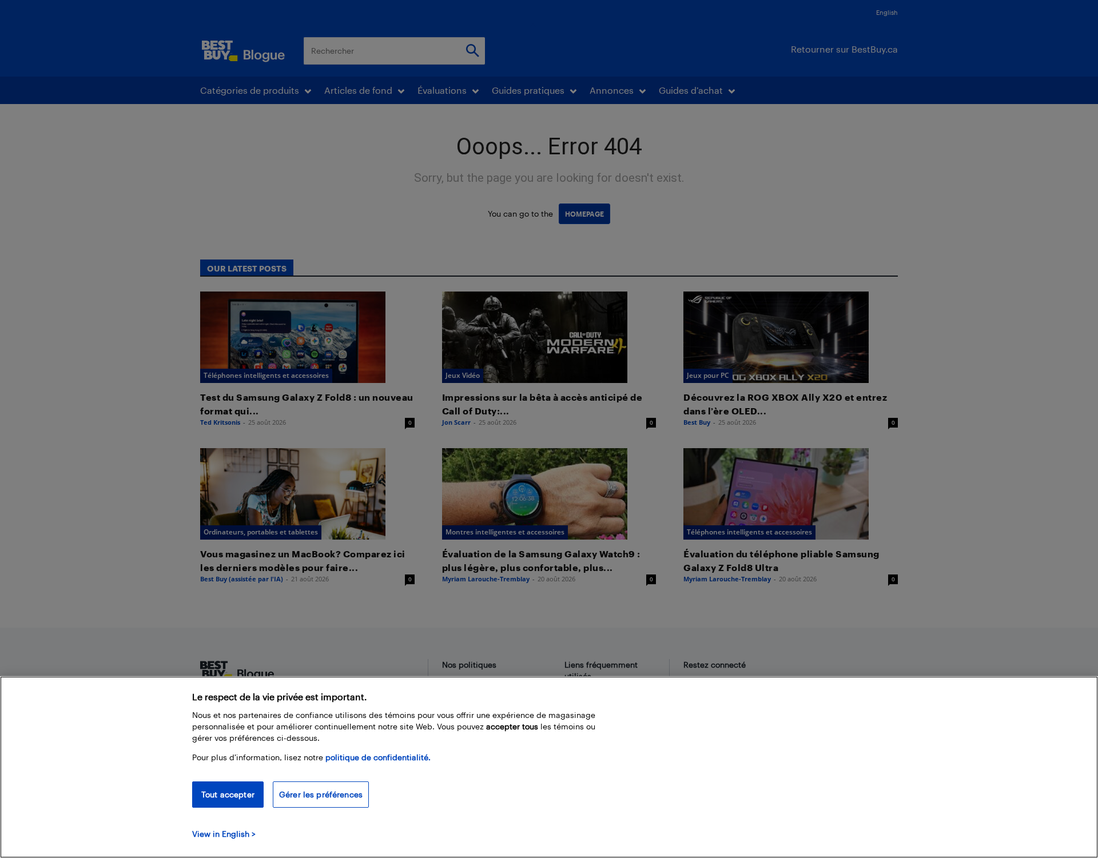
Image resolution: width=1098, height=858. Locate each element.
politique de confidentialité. (378, 757)
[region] (549, 767)
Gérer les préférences (321, 794)
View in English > (224, 834)
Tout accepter (227, 794)
